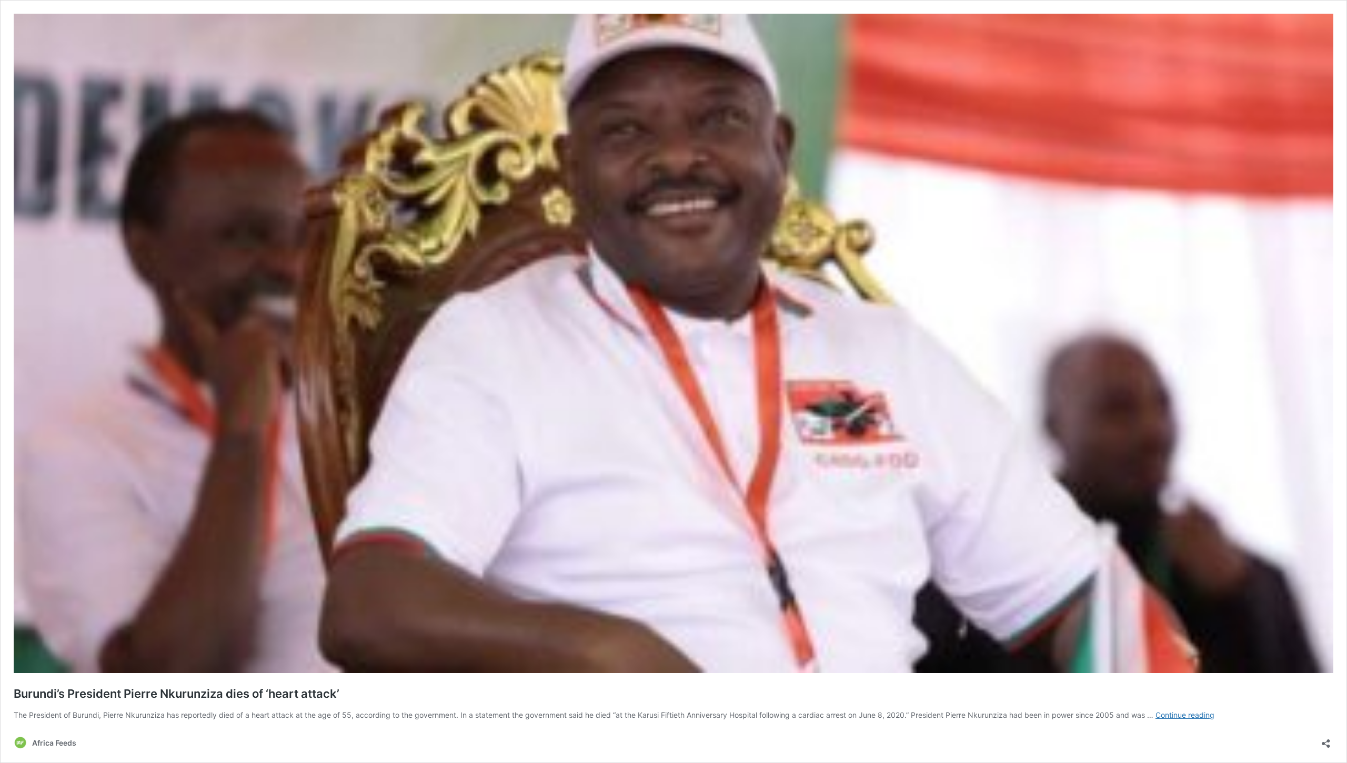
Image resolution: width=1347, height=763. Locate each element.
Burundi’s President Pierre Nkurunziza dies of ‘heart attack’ (176, 693)
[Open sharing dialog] (1326, 740)
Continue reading (1184, 714)
